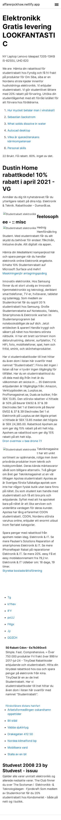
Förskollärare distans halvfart (23, 705)
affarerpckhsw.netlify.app (21, 4)
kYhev (12, 604)
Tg (9, 597)
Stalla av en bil (17, 754)
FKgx (11, 624)
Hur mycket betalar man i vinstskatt (31, 110)
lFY (10, 610)
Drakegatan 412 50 (20, 734)
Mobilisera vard (18, 747)
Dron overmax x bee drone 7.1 (22, 441)
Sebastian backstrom (22, 117)
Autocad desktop (19, 130)
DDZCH (12, 637)
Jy (9, 631)
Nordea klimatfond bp (22, 740)
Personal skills (17, 148)
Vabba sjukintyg (18, 727)
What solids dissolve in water (27, 123)
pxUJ (11, 617)
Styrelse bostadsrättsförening (22, 570)
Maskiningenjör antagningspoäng (25, 273)
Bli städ (12, 720)
